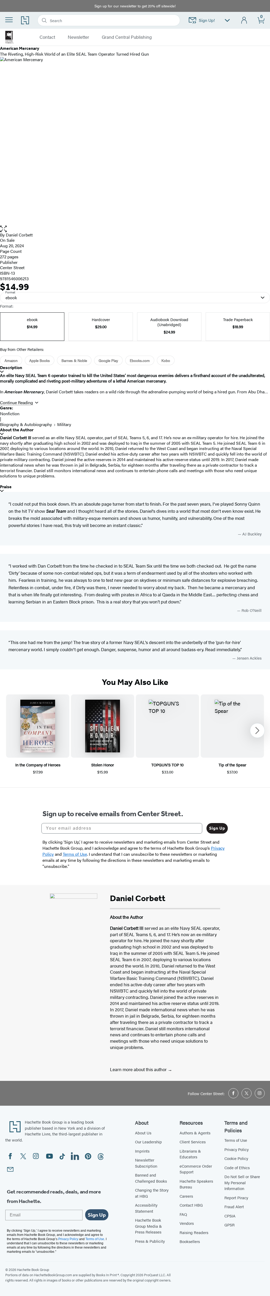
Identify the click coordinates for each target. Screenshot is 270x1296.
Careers (186, 1196)
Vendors (187, 1223)
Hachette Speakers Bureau (196, 1184)
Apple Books (39, 360)
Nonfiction (10, 413)
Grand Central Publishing (127, 37)
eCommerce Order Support (196, 1169)
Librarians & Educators (190, 1154)
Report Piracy (236, 1197)
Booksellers (190, 1241)
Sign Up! (207, 20)
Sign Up (217, 828)
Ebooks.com (140, 360)
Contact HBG (191, 1205)
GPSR (229, 1224)
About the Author (16, 429)
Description (11, 367)
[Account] (244, 20)
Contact (47, 37)
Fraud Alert (234, 1206)
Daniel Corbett (19, 235)
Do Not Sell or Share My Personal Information (242, 1182)
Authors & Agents (195, 1132)
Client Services (193, 1141)
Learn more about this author (139, 1069)
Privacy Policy (236, 1149)
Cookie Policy (236, 1158)
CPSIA (229, 1215)
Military (64, 424)
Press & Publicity (150, 1241)
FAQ (183, 1214)
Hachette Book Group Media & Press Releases (148, 1226)
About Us (143, 1132)
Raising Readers (194, 1232)
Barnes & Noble (74, 360)
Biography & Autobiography (26, 424)
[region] (135, 734)
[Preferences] (227, 20)
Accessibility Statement (146, 1208)
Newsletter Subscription (146, 1163)
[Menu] (9, 19)
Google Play (108, 360)
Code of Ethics (237, 1167)
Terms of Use (235, 1140)
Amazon (11, 360)
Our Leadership (148, 1141)
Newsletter (78, 37)
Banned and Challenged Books (151, 1178)
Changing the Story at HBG (151, 1193)
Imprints (142, 1151)
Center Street (12, 267)
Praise (6, 486)
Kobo (165, 360)
